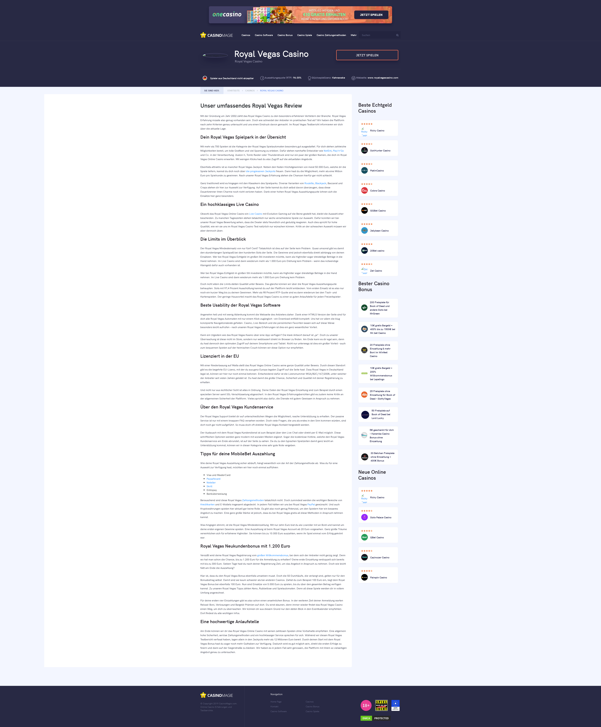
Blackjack (320, 183)
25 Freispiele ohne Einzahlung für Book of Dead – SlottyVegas (382, 394)
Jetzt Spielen (367, 55)
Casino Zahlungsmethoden (331, 35)
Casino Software (264, 35)
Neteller (211, 482)
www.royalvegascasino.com (383, 77)
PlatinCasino (377, 170)
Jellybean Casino (379, 230)
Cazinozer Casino (379, 557)
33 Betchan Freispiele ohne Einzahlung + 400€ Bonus (382, 456)
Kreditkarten (207, 504)
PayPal (311, 504)
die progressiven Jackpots (260, 171)
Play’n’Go (338, 150)
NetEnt (327, 150)
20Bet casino (377, 250)
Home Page (275, 701)
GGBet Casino (378, 210)
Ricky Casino (377, 130)
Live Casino (255, 213)
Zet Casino (376, 270)
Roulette (309, 183)
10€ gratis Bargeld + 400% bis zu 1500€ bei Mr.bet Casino (382, 329)
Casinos (245, 35)
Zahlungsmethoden (253, 500)
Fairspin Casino (378, 577)
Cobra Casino (377, 190)
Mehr (354, 35)
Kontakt (274, 706)
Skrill (209, 486)
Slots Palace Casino (380, 517)
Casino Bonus (285, 35)
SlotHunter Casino (380, 150)
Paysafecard (214, 478)
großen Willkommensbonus (272, 555)
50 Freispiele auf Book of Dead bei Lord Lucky (381, 414)
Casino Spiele (304, 35)
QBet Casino (377, 537)
